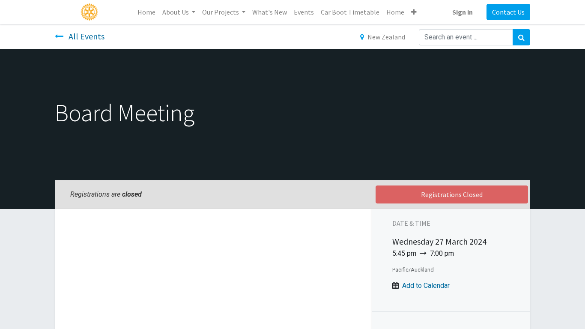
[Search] (521, 37)
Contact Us (508, 12)
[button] (414, 12)
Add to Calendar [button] (426, 285)
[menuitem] (146, 12)
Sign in (462, 12)
